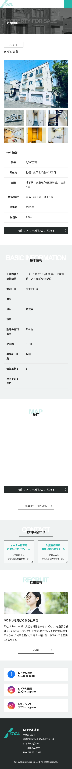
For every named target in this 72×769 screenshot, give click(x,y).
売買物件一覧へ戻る (36, 505)
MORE (36, 649)
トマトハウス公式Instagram (27, 705)
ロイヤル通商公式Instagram (27, 690)
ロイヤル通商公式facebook (26, 674)
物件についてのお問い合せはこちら (36, 230)
